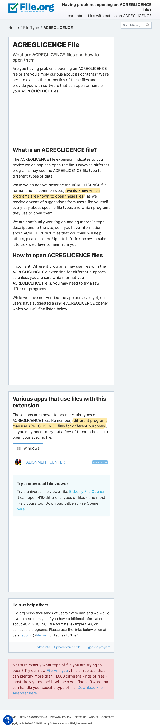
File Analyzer (58, 670)
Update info (42, 647)
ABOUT (93, 717)
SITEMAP (80, 717)
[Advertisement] (61, 120)
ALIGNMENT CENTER (45, 462)
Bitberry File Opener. (87, 491)
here (21, 509)
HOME (12, 717)
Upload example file (67, 647)
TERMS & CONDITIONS (33, 717)
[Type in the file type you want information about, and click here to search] (147, 24)
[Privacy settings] (8, 720)
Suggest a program (97, 647)
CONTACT (107, 717)
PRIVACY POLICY (60, 717)
